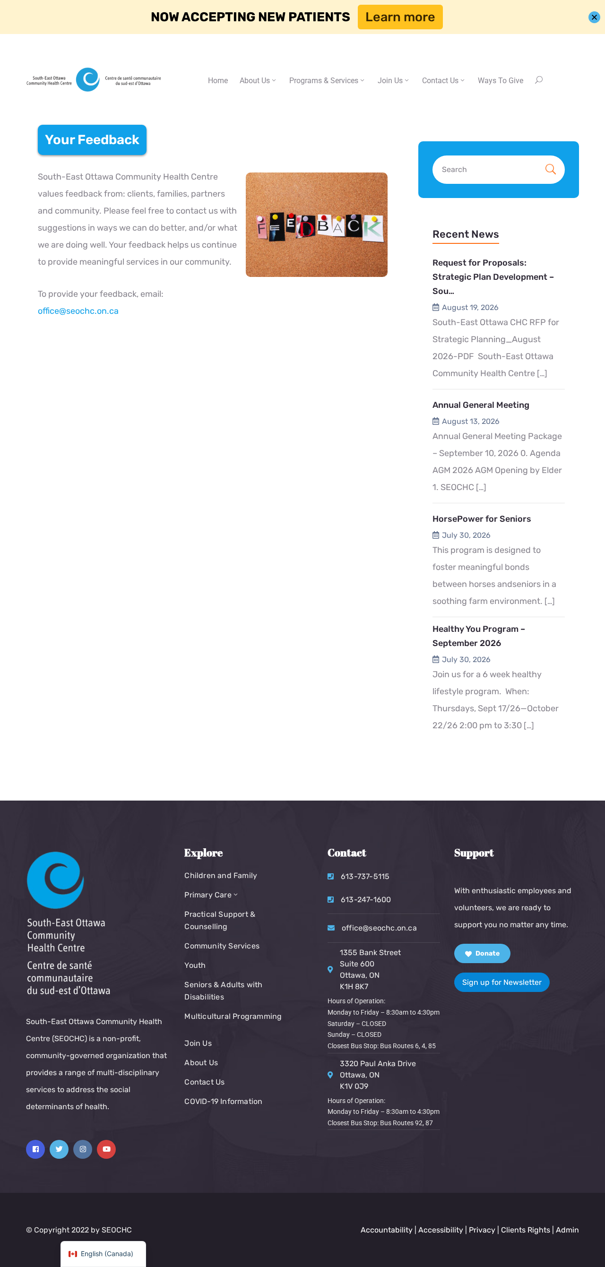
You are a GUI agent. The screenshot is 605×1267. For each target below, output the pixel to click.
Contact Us (204, 1081)
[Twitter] (59, 1149)
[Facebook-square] (35, 1149)
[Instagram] (82, 1149)
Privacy (483, 1229)
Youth (195, 965)
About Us (255, 80)
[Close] (594, 17)
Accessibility (440, 1229)
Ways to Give (500, 80)
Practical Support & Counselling (219, 920)
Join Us (390, 80)
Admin (567, 1229)
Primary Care (207, 894)
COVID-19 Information (223, 1101)
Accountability (387, 1229)
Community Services (221, 945)
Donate (487, 953)
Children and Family (220, 875)
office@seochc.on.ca (78, 311)
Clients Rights (525, 1229)
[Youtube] (106, 1149)
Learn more (400, 17)
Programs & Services (323, 80)
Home (218, 80)
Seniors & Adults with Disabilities (223, 990)
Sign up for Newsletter (502, 982)
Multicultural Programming (233, 1016)
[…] (542, 373)
